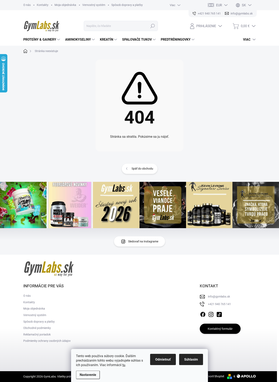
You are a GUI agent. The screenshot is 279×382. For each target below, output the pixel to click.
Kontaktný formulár (220, 328)
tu (123, 365)
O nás (27, 5)
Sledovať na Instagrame (143, 241)
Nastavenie (88, 375)
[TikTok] (219, 314)
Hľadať (152, 26)
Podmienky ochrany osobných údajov (47, 340)
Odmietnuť (163, 359)
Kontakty (42, 5)
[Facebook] (203, 314)
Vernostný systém (93, 5)
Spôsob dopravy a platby (127, 5)
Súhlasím (191, 359)
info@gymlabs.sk (219, 296)
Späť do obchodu (142, 168)
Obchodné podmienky (37, 328)
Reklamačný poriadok (37, 334)
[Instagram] (211, 314)
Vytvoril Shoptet (214, 376)
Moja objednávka (65, 5)
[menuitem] (42, 39)
